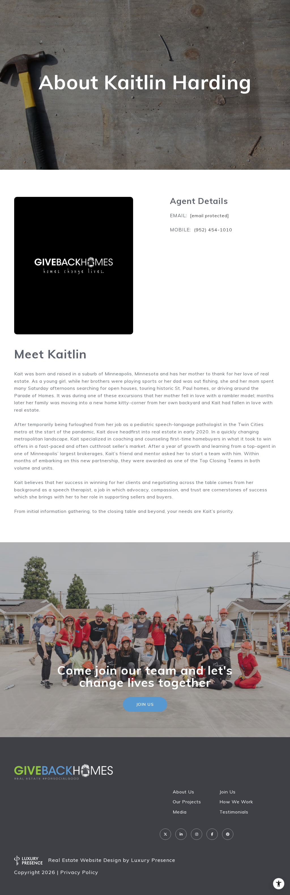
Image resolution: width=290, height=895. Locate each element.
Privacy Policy (79, 872)
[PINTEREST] (227, 834)
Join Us (227, 792)
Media (180, 812)
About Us (183, 792)
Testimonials (233, 812)
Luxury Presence (153, 860)
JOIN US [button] (145, 704)
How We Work (236, 801)
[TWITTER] (165, 834)
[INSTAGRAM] (196, 834)
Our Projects (187, 801)
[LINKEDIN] (181, 834)
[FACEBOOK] (212, 834)
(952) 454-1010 (213, 230)
